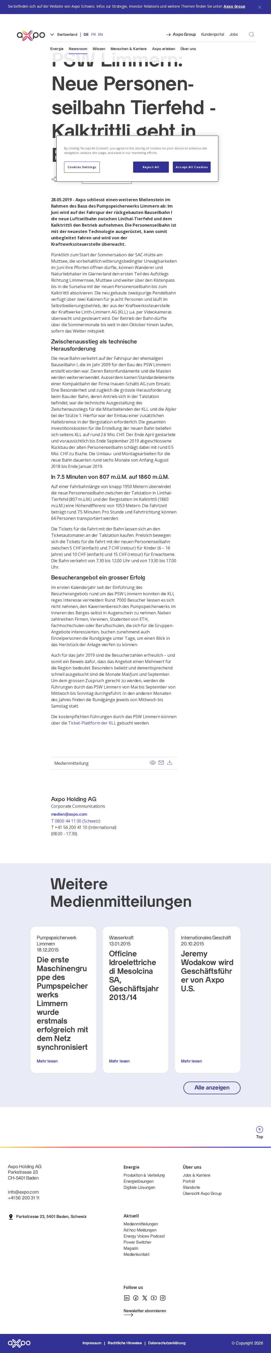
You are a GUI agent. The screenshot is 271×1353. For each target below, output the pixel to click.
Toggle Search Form (252, 34)
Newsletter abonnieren (145, 1311)
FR (93, 35)
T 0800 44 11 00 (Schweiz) (76, 821)
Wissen (99, 49)
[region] (137, 158)
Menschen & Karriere (129, 49)
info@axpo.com (23, 1192)
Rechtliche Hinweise (125, 1343)
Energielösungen (138, 1182)
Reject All (151, 167)
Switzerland (66, 35)
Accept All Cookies (192, 167)
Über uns (188, 49)
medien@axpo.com (69, 814)
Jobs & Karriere (196, 1175)
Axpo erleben (163, 49)
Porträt (189, 1182)
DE (86, 35)
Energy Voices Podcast (144, 1236)
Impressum (92, 1343)
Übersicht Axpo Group (202, 1194)
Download (169, 762)
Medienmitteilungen (141, 1224)
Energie (57, 49)
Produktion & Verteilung (144, 1175)
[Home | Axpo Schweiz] (33, 35)
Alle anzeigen (212, 1088)
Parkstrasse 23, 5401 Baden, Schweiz (51, 1217)
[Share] (54, 179)
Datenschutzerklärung (167, 1343)
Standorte (191, 1188)
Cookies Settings (81, 167)
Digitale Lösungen (139, 1188)
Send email (161, 762)
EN (100, 35)
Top (259, 1137)
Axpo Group (234, 6)
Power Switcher (137, 1242)
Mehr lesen (47, 1061)
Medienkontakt (137, 1255)
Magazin (131, 1249)
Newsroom (78, 49)
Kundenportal (212, 35)
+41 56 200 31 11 (23, 1198)
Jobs (233, 35)
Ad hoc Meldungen (140, 1230)
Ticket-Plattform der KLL (92, 723)
